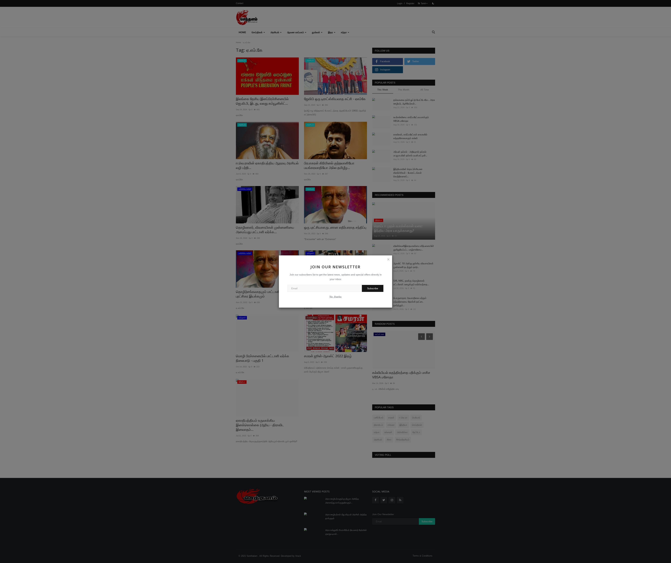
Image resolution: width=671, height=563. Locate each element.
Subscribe (372, 288)
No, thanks (335, 296)
